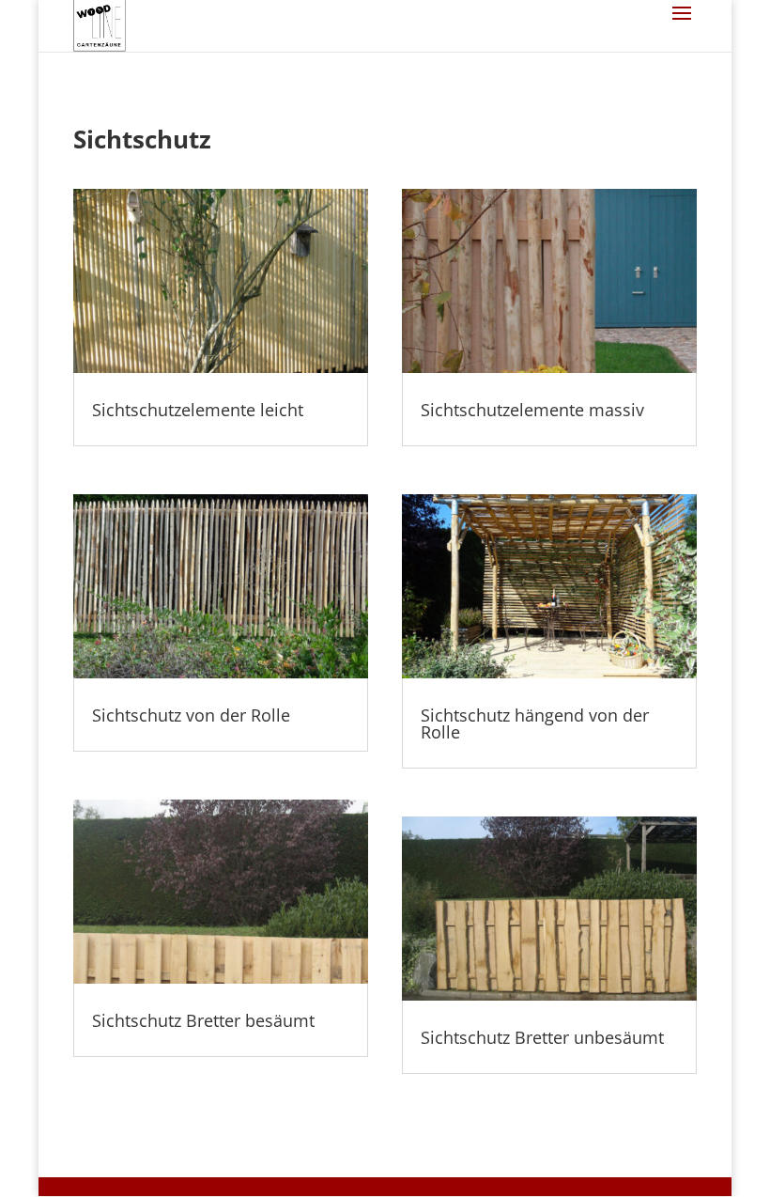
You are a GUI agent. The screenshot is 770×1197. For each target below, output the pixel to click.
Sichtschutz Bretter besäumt (203, 1020)
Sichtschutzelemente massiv (532, 409)
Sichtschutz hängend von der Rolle (535, 723)
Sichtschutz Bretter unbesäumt (542, 1037)
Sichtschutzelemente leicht (197, 409)
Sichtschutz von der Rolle (191, 715)
